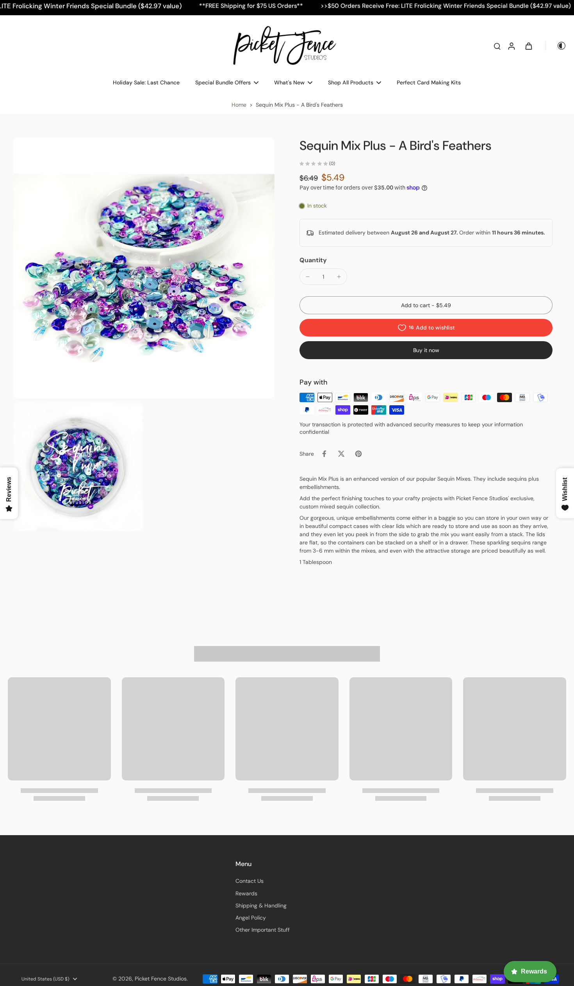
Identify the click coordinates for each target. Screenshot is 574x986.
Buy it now (426, 350)
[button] (426, 305)
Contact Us (249, 880)
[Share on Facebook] (324, 453)
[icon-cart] (528, 46)
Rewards (246, 893)
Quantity (313, 260)
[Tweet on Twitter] (341, 453)
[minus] (308, 277)
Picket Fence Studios (161, 978)
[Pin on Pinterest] (358, 453)
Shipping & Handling (261, 905)
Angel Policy (250, 917)
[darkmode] (556, 45)
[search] (497, 46)
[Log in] (511, 46)
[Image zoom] (144, 268)
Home (239, 104)
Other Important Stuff (262, 929)
